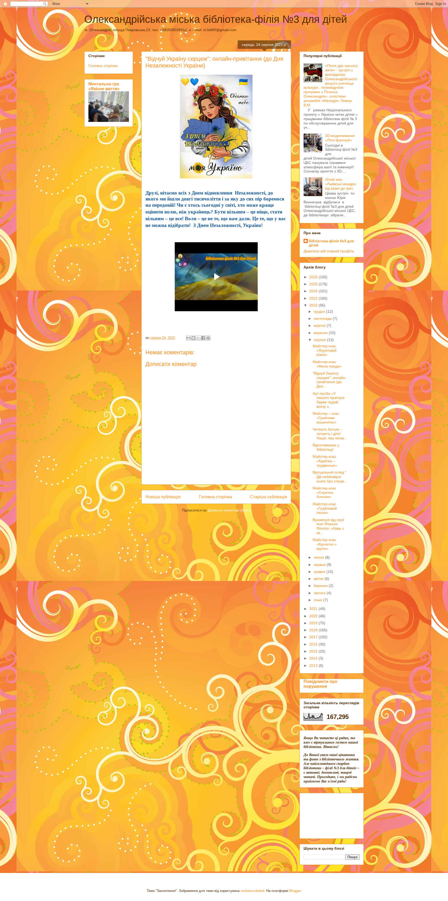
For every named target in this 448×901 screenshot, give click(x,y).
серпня (320, 340)
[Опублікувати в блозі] (193, 338)
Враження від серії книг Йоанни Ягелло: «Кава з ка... (328, 526)
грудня (320, 311)
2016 (314, 644)
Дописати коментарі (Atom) (229, 510)
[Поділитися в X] (198, 338)
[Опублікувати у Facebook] (203, 338)
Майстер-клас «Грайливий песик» (325, 508)
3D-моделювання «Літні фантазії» (340, 138)
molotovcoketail (252, 891)
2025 (314, 284)
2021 (314, 609)
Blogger (294, 891)
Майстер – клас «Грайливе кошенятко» (326, 417)
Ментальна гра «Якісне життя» (104, 86)
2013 (314, 665)
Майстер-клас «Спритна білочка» (324, 492)
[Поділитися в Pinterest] (208, 338)
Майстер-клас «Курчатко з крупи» (324, 544)
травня (320, 572)
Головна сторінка (215, 497)
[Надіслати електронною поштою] (188, 338)
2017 (314, 637)
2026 (314, 277)
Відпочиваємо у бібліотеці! (326, 447)
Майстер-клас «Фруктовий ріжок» (325, 350)
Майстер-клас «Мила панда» (327, 364)
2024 (314, 291)
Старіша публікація (268, 497)
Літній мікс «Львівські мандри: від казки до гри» (341, 183)
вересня (321, 333)
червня (320, 565)
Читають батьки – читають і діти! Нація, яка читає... (330, 433)
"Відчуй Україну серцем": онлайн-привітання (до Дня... (329, 379)
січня (318, 600)
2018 (314, 630)
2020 (314, 616)
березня (321, 586)
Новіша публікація (163, 497)
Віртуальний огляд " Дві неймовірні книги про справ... (330, 476)
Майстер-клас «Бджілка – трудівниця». (325, 460)
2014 (314, 658)
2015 (314, 651)
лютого (320, 593)
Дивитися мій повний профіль (329, 251)
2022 (314, 305)
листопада (323, 318)
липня (319, 557)
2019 (314, 623)
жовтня (320, 325)
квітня (319, 579)
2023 (314, 298)
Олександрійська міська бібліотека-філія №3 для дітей (215, 19)
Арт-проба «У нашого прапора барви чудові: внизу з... (329, 399)
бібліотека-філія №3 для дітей (331, 243)
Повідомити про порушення (320, 684)
